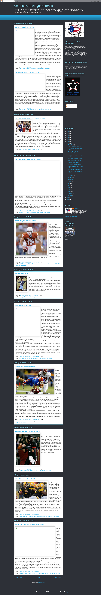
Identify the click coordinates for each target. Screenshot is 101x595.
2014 (68, 133)
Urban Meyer (48, 109)
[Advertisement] (32, 17)
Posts (68, 104)
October (70, 177)
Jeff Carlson (77, 208)
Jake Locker (35, 358)
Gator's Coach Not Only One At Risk (27, 72)
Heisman (34, 263)
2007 (68, 199)
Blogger (67, 591)
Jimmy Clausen (42, 358)
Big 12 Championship (23, 421)
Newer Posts (18, 577)
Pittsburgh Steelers (40, 516)
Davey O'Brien (28, 263)
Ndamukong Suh (33, 212)
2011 (68, 139)
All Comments (70, 107)
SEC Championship (50, 421)
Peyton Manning (38, 68)
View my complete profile (71, 216)
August (70, 181)
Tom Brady (45, 151)
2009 (68, 143)
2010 (68, 141)
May (69, 187)
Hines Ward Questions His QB (25, 479)
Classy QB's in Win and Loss (25, 366)
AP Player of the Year (24, 212)
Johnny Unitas (40, 263)
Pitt (36, 470)
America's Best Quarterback (33, 6)
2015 (68, 131)
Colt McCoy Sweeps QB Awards (26, 221)
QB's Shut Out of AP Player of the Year (28, 159)
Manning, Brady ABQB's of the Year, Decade (30, 118)
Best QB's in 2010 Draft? (23, 305)
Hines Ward (30, 516)
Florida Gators (29, 109)
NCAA (34, 109)
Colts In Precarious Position (24, 27)
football (30, 470)
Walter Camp (24, 265)
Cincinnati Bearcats (23, 470)
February (70, 193)
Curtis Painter (22, 68)
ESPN (26, 358)
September (70, 179)
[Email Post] (41, 67)
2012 (68, 137)
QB (43, 68)
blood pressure (22, 109)
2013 (68, 135)
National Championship (49, 263)
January (70, 195)
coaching (21, 297)
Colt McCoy (21, 263)
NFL (20, 151)
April (69, 189)
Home (38, 577)
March (69, 191)
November (70, 175)
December (70, 144)
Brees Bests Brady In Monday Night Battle (29, 524)
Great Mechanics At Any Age (24, 274)
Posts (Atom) (41, 582)
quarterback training (30, 297)
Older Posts (58, 577)
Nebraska (39, 212)
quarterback (47, 68)
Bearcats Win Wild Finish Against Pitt (27, 431)
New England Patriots (30, 573)
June (69, 185)
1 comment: (36, 295)
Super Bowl (40, 151)
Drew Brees (21, 573)
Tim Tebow (49, 358)
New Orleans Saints (39, 573)
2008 (68, 197)
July (69, 183)
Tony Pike (48, 470)
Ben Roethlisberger (23, 516)
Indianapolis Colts (30, 68)
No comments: (35, 67)
